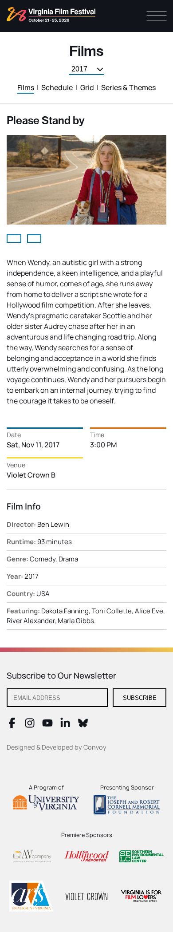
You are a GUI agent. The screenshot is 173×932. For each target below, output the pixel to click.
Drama (68, 559)
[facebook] (12, 726)
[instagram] (29, 726)
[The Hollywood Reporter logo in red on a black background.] (86, 857)
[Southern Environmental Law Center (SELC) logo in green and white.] (141, 857)
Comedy (42, 559)
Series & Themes (128, 87)
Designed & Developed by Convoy (56, 747)
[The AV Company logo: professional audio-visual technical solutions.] (31, 857)
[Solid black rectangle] (86, 897)
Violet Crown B (31, 475)
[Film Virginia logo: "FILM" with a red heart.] (141, 897)
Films (25, 87)
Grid (87, 87)
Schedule (57, 87)
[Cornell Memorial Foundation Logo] (127, 806)
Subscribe (140, 698)
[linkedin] (65, 726)
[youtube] (47, 726)
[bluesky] (83, 726)
